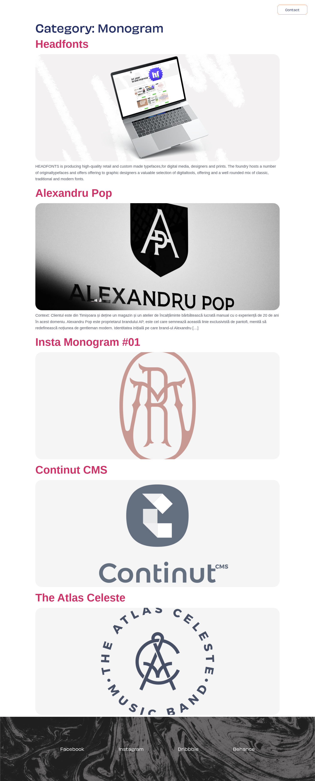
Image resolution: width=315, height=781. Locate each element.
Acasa (204, 9)
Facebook (72, 749)
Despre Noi (229, 9)
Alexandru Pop (73, 193)
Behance (244, 749)
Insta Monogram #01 (87, 342)
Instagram (131, 749)
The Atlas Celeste (80, 598)
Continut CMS (71, 470)
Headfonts (258, 9)
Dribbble (188, 749)
